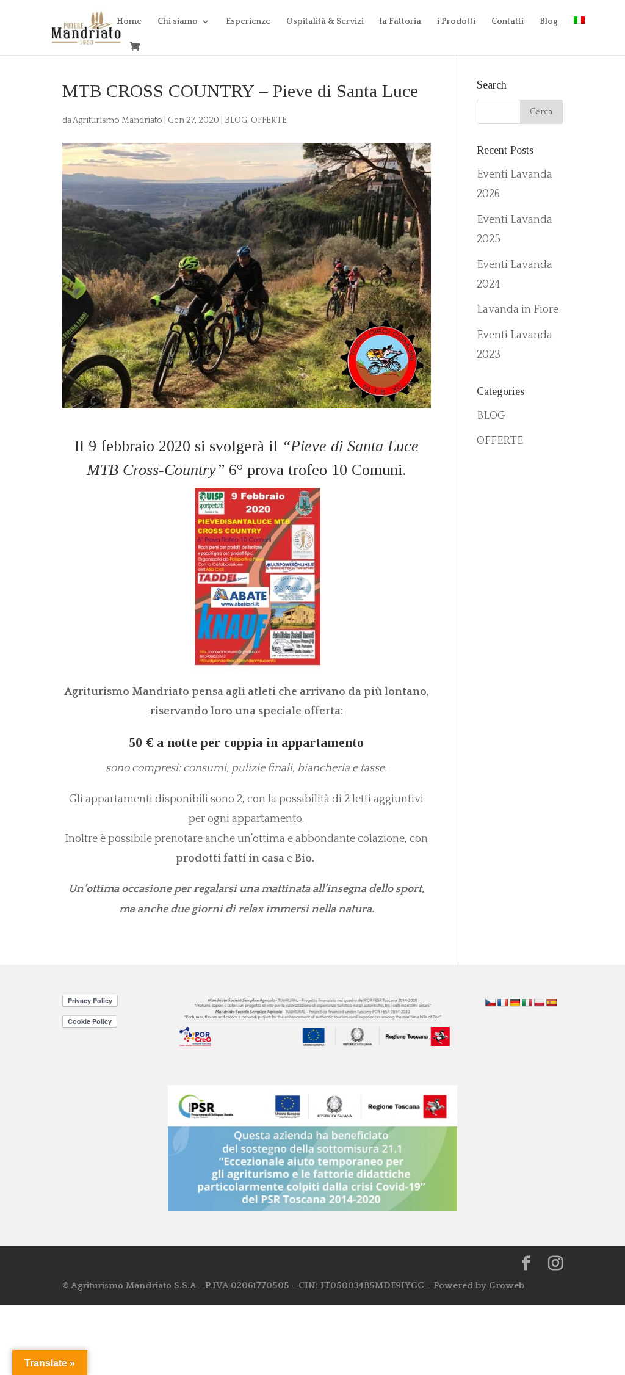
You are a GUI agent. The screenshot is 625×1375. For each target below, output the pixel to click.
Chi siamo (177, 21)
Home (129, 21)
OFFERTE (269, 120)
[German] (514, 1002)
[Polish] (538, 1002)
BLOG (236, 120)
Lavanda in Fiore (517, 309)
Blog (549, 21)
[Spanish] (551, 1002)
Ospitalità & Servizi (325, 21)
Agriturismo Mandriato (117, 120)
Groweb (506, 1285)
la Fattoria (400, 21)
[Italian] (526, 1002)
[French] (502, 1002)
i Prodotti (456, 21)
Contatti (507, 21)
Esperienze (248, 21)
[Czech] (490, 1002)
